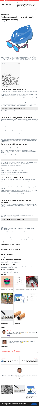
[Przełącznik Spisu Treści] (18, 63)
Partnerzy (28, 5)
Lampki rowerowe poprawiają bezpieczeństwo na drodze (10, 78)
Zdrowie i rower (20, 6)
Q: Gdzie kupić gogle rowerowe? (7, 75)
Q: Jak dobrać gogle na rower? (7, 72)
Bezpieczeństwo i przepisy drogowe (24, 4)
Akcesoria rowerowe (21, 2)
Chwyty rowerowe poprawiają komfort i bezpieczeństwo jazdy (10, 84)
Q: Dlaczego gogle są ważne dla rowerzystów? (9, 71)
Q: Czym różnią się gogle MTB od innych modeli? (9, 73)
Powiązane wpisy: (6, 86)
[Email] (8, 335)
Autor (3, 85)
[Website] (9, 335)
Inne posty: (4, 76)
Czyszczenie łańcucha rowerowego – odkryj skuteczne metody (11, 351)
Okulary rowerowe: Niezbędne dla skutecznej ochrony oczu (10, 81)
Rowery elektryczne (21, 5)
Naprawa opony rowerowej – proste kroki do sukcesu (9, 83)
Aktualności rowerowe (4, 14)
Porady (32, 5)
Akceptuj (34, 404)
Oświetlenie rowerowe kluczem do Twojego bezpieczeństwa (10, 77)
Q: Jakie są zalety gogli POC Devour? (7, 74)
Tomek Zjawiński (10, 330)
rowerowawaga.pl (8, 4)
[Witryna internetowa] (19, 378)
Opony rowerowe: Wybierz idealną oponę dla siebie (9, 82)
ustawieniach (8, 405)
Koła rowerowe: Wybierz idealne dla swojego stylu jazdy (10, 80)
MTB (34, 4)
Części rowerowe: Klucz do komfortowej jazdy (8, 79)
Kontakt (25, 6)
